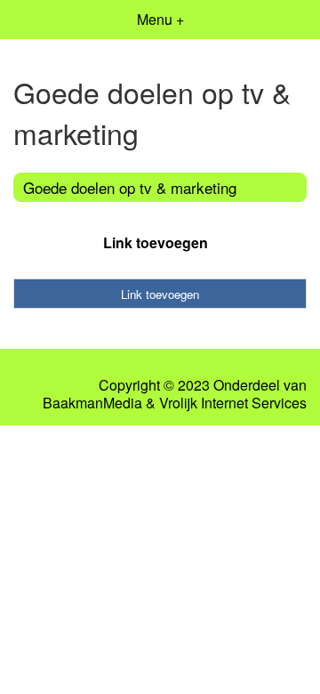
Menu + (160, 19)
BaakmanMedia (92, 403)
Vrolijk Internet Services (233, 403)
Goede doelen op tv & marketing (129, 187)
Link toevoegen (155, 242)
